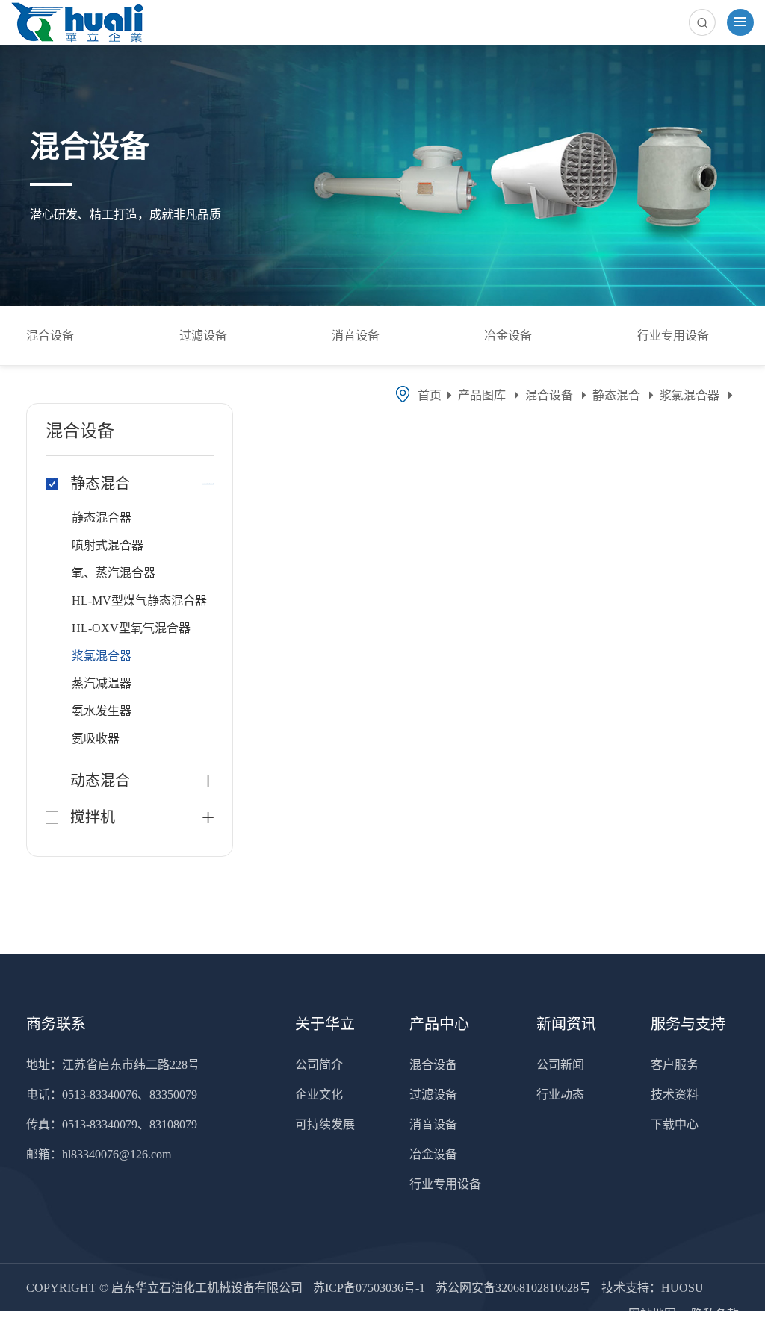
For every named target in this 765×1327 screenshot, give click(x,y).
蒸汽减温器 (101, 683)
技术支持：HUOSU (652, 1287)
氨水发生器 (101, 711)
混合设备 (50, 335)
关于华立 (325, 1024)
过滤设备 (203, 335)
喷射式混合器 (107, 545)
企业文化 (319, 1094)
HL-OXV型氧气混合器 (131, 628)
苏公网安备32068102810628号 (513, 1287)
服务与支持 (688, 1024)
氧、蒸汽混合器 (113, 572)
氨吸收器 (96, 738)
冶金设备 (508, 335)
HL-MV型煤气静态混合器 (139, 600)
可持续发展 (325, 1124)
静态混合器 (101, 517)
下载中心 (675, 1124)
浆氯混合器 (689, 395)
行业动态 (560, 1094)
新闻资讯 (566, 1024)
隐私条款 (715, 1314)
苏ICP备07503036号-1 (369, 1287)
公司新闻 (560, 1064)
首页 (430, 395)
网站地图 (653, 1314)
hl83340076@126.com (116, 1154)
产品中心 (439, 1024)
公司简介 (319, 1064)
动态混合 (100, 780)
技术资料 (675, 1094)
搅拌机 (92, 817)
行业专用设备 (673, 335)
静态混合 (616, 395)
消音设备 (356, 335)
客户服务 (675, 1064)
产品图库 (482, 395)
